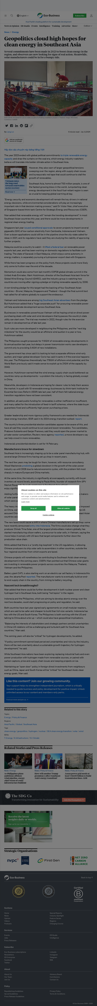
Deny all (33, 508)
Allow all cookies (63, 508)
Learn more (25, 502)
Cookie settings (48, 515)
